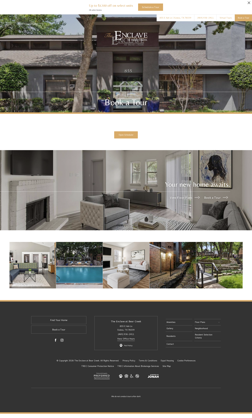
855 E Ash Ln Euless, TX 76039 (126, 328)
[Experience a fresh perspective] (126, 265)
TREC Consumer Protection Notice (97, 366)
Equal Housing (167, 360)
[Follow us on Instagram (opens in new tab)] (62, 341)
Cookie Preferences (186, 360)
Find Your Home (28, 24)
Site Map (166, 366)
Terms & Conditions (148, 360)
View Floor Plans (181, 197)
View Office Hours (126, 338)
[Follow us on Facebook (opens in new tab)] (55, 341)
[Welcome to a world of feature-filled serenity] (219, 265)
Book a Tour (212, 197)
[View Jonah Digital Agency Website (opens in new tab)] (153, 376)
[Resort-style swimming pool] (79, 265)
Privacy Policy (129, 360)
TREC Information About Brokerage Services (138, 366)
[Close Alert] (249, 3)
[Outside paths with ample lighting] (172, 265)
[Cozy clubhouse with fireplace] (32, 265)
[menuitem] (179, 322)
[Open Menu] (9, 23)
